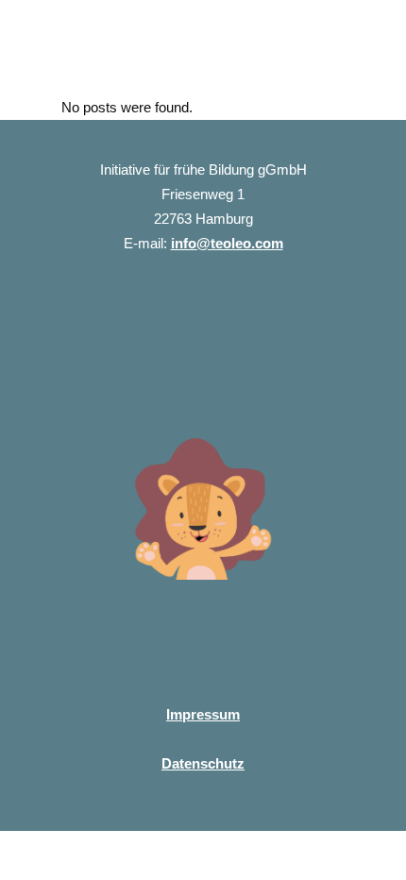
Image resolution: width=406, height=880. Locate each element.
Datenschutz (203, 763)
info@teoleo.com (227, 243)
